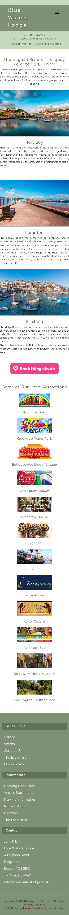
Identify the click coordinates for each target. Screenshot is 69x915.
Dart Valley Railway (34, 491)
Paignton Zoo (34, 647)
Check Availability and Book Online (37, 44)
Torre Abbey (34, 595)
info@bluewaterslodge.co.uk (36, 39)
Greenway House (34, 517)
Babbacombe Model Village (34, 464)
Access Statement (18, 793)
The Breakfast (15, 757)
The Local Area (15, 820)
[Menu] (57, 12)
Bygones (35, 543)
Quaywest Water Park (34, 438)
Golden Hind (34, 569)
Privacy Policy (15, 806)
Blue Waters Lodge (18, 18)
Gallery (9, 737)
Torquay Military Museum (34, 673)
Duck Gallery (14, 764)
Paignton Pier (34, 412)
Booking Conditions (19, 786)
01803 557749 (36, 35)
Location (11, 813)
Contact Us (13, 751)
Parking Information (20, 799)
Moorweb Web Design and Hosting (42, 908)
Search (9, 744)
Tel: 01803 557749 (17, 875)
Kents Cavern (34, 621)
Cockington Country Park (34, 700)
